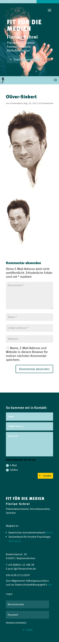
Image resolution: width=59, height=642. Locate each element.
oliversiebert (16, 103)
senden (47, 475)
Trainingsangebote (26, 59)
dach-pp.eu (15, 541)
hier (50, 584)
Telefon (14, 469)
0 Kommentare (46, 103)
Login (29, 629)
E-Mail (13, 465)
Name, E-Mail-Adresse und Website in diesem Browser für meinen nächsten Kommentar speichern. (27, 354)
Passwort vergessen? (16, 622)
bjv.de (49, 532)
